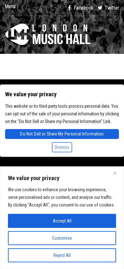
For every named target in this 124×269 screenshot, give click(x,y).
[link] (62, 35)
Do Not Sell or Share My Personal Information (62, 133)
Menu (10, 6)
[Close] (117, 173)
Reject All (62, 255)
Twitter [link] (111, 8)
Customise (62, 238)
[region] (62, 218)
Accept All (62, 220)
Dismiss (62, 147)
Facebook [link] (82, 8)
